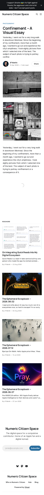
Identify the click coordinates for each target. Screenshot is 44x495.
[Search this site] (37, 14)
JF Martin (13, 62)
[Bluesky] (17, 466)
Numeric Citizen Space (15, 14)
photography (8, 23)
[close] (41, 5)
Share (36, 64)
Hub (29, 482)
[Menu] (41, 14)
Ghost (27, 487)
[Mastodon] (22, 466)
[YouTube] (26, 466)
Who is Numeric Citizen (15, 482)
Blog (36, 482)
